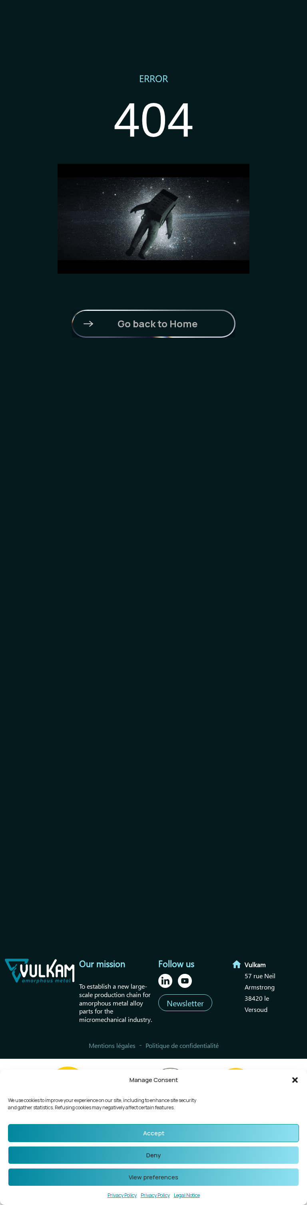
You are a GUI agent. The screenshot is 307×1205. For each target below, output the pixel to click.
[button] (295, 1080)
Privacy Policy (122, 1195)
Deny (153, 1155)
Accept (153, 1133)
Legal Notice (187, 1195)
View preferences (153, 1177)
